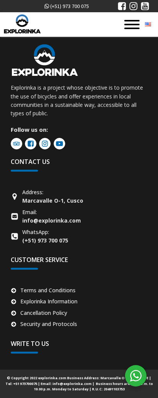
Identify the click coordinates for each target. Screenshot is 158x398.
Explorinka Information (48, 301)
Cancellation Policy (43, 312)
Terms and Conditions (48, 290)
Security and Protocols (48, 324)
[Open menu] (132, 24)
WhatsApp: (45, 236)
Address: (52, 196)
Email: (51, 216)
